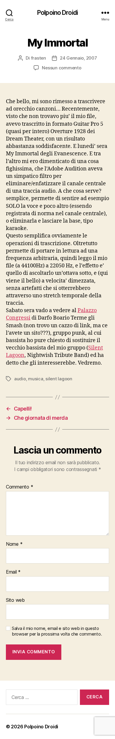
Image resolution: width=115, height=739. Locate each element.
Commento (19, 487)
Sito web (15, 600)
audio (20, 379)
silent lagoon (58, 379)
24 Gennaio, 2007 (78, 58)
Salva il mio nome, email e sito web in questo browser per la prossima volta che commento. (57, 631)
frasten (38, 58)
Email (13, 572)
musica (35, 379)
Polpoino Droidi (57, 12)
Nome (14, 544)
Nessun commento (61, 68)
